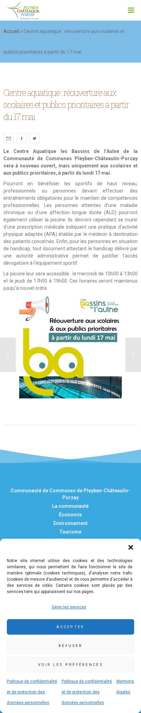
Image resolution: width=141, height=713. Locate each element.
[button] (130, 547)
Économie (70, 514)
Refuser (70, 646)
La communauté (70, 506)
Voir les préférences (70, 664)
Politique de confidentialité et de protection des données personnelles (32, 692)
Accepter (70, 627)
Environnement (70, 523)
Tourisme (70, 532)
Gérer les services (69, 607)
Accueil (11, 31)
